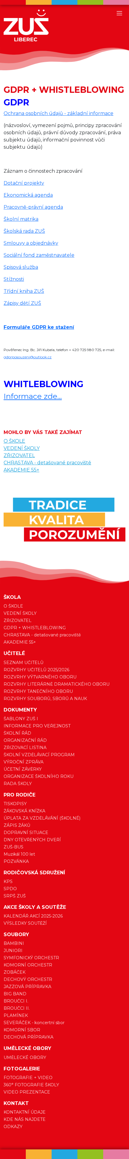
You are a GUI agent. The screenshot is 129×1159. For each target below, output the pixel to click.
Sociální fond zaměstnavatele (39, 255)
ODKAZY (13, 1126)
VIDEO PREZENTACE (27, 1092)
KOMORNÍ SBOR (22, 1030)
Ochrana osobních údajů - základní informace (58, 113)
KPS (8, 881)
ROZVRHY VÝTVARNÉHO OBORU (40, 677)
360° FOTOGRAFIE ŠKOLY (31, 1085)
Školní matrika (21, 219)
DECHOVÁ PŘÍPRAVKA (28, 1037)
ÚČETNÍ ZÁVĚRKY (23, 769)
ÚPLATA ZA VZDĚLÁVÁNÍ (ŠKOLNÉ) (42, 818)
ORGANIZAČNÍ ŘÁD (25, 740)
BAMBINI (14, 943)
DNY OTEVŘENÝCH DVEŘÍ (32, 839)
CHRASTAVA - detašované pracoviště (47, 463)
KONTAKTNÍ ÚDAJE (25, 1112)
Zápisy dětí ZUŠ (22, 303)
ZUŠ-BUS (13, 847)
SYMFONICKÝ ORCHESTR (31, 957)
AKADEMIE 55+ (21, 470)
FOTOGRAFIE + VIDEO (28, 1077)
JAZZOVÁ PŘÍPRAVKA (27, 986)
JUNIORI (13, 950)
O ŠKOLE (14, 441)
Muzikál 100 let (19, 854)
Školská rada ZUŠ (24, 231)
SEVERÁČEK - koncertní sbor (34, 1022)
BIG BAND (15, 994)
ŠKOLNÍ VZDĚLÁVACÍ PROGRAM (39, 754)
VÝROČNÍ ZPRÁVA (24, 762)
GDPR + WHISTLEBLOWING (35, 627)
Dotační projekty (24, 183)
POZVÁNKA (16, 861)
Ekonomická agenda (28, 195)
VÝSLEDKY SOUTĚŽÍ (25, 923)
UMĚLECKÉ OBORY (25, 1057)
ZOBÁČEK (15, 972)
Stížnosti (14, 279)
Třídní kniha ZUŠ (24, 291)
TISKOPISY (15, 803)
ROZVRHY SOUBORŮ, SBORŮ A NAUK (45, 698)
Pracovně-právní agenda (33, 207)
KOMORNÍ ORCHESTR (28, 965)
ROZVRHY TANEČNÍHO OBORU (38, 691)
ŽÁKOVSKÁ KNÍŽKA (24, 811)
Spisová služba (21, 267)
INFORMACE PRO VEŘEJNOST (37, 726)
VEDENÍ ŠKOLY (22, 448)
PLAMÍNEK (16, 1015)
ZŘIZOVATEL (19, 455)
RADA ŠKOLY (18, 783)
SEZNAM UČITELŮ (24, 662)
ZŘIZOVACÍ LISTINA (25, 747)
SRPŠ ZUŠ (15, 896)
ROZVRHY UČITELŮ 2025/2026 (36, 669)
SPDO (10, 888)
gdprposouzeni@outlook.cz (28, 357)
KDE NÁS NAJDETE (25, 1119)
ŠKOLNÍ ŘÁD (17, 733)
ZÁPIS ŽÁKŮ (17, 825)
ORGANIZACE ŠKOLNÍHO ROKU (39, 776)
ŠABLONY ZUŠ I (21, 718)
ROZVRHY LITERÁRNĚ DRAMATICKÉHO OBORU (57, 684)
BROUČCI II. (17, 1008)
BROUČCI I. (16, 1001)
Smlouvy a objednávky (31, 243)
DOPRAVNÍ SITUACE (26, 832)
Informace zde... (33, 396)
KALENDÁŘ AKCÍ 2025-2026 (33, 916)
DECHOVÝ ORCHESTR (28, 979)
